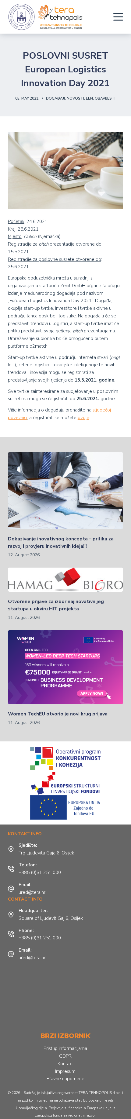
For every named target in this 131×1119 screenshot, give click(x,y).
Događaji (55, 98)
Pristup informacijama (65, 1048)
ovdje (83, 418)
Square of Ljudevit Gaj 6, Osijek (51, 918)
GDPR (65, 1056)
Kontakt (65, 1064)
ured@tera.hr (32, 892)
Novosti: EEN (80, 98)
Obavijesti (105, 98)
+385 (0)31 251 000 (40, 872)
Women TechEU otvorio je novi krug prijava (58, 714)
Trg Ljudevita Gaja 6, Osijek (46, 853)
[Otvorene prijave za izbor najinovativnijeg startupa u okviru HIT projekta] (65, 580)
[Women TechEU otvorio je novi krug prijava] (65, 667)
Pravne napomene (65, 1079)
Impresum (65, 1071)
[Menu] (118, 17)
